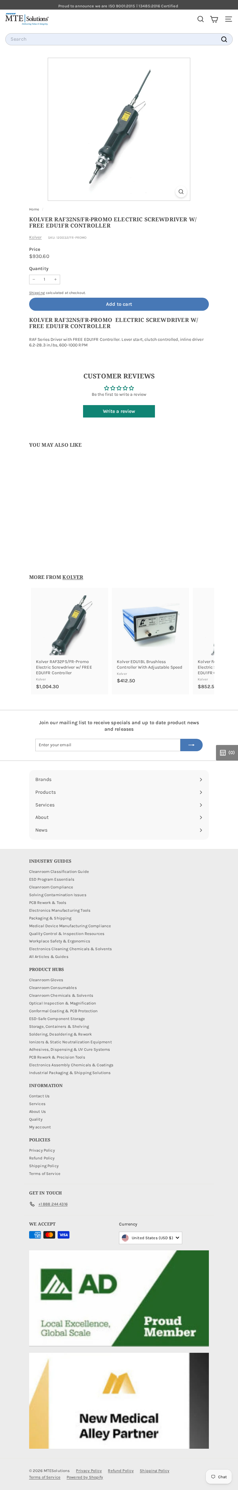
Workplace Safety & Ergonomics (59, 941)
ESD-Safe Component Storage (57, 1018)
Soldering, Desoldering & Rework (60, 1034)
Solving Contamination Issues (57, 894)
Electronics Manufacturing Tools (59, 910)
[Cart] (214, 19)
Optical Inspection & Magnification (62, 1003)
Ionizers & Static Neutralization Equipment (70, 1042)
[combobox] (119, 39)
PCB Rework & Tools (48, 902)
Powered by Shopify (85, 1477)
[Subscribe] (191, 745)
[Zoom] (181, 191)
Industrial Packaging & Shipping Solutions (70, 1072)
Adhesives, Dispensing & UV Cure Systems (69, 1049)
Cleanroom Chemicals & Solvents (61, 995)
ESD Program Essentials (51, 879)
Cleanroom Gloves (46, 980)
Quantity (38, 268)
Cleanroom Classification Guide (59, 871)
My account (40, 1127)
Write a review (119, 411)
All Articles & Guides (48, 956)
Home (34, 209)
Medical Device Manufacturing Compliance (70, 925)
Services (37, 1103)
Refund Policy (42, 1158)
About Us (37, 1111)
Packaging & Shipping (50, 918)
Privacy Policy (42, 1150)
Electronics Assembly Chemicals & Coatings (71, 1065)
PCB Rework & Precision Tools (57, 1057)
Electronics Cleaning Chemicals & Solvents (70, 948)
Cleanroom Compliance (51, 887)
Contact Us (39, 1096)
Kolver (35, 237)
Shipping (37, 293)
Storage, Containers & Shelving (59, 1026)
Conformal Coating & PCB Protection (63, 1011)
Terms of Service (44, 1173)
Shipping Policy (44, 1165)
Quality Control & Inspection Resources (66, 933)
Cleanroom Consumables (53, 987)
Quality (35, 1119)
